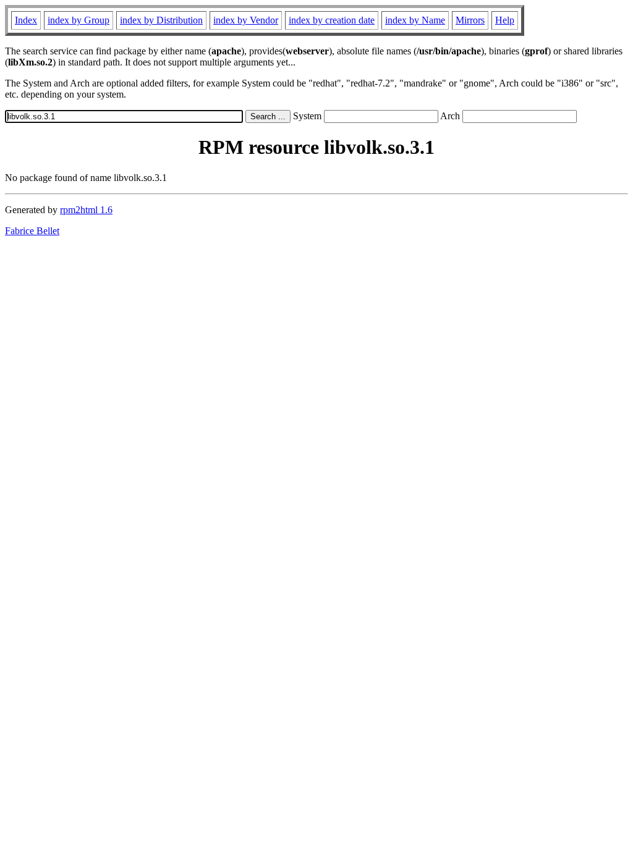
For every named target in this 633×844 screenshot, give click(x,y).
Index (26, 20)
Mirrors (470, 20)
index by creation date (332, 20)
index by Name (415, 20)
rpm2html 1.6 (86, 210)
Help (504, 20)
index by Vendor (245, 20)
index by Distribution (161, 20)
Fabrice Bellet (32, 231)
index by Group (78, 20)
